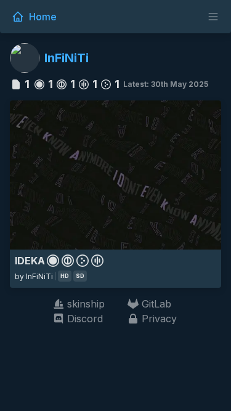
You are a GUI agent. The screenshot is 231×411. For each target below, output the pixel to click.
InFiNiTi (66, 58)
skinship (86, 304)
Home (43, 16)
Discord (85, 318)
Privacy (159, 318)
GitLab (156, 304)
